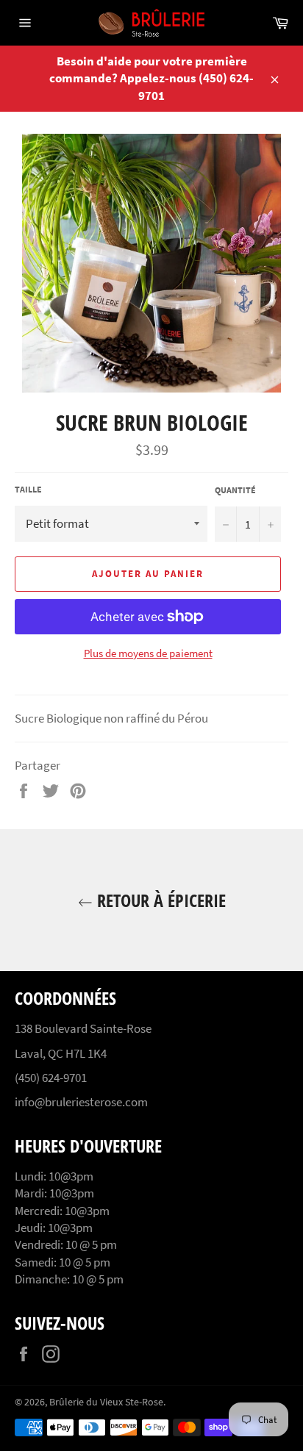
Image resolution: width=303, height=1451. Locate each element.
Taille (28, 489)
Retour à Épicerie (159, 900)
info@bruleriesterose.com (81, 1102)
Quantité (235, 489)
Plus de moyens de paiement (148, 653)
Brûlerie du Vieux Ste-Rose (106, 1402)
